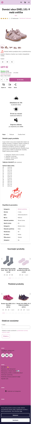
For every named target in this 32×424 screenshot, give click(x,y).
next (30, 259)
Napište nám (4, 378)
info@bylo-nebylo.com (7, 350)
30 (7, 62)
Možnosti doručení (6, 74)
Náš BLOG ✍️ (5, 367)
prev (2, 259)
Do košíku (21, 79)
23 (6, 310)
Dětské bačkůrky (22, 209)
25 (8, 310)
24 (24, 310)
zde (21, 411)
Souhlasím (15, 420)
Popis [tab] (4, 134)
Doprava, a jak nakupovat (8, 369)
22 (2, 62)
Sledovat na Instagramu (14, 391)
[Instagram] (7, 355)
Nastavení (15, 415)
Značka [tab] (21, 134)
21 (3, 310)
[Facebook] (3, 355)
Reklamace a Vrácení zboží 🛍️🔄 (10, 371)
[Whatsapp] (11, 355)
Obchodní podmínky (7, 375)
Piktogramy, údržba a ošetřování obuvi (12, 373)
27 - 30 (11, 275)
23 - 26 (6, 275)
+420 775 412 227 (6, 352)
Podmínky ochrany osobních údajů (10, 376)
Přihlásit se (5, 336)
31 (12, 62)
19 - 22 (21, 275)
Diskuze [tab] (12, 134)
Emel (16, 15)
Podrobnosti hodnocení (25, 18)
